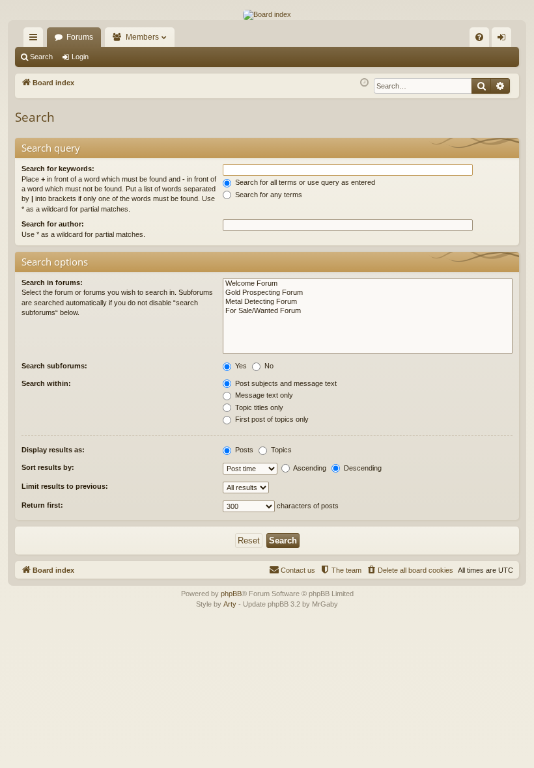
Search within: (46, 383)
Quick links (36, 40)
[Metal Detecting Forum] (367, 302)
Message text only (263, 395)
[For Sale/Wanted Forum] (367, 311)
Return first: (42, 505)
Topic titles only (258, 407)
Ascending (309, 468)
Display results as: (53, 450)
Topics (280, 450)
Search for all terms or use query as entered (304, 182)
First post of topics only (271, 419)
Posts (243, 450)
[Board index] (267, 15)
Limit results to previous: (64, 486)
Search (41, 57)
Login (80, 57)
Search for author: (52, 224)
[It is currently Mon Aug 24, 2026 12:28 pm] (364, 82)
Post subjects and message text (285, 383)
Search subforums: (54, 366)
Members (142, 37)
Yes (240, 366)
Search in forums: (52, 282)
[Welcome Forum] (367, 283)
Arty (229, 604)
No (268, 366)
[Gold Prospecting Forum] (367, 292)
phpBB (231, 593)
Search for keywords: (57, 168)
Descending (362, 468)
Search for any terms (267, 195)
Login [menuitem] (504, 40)
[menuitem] (479, 37)
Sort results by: (47, 467)
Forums (79, 37)
